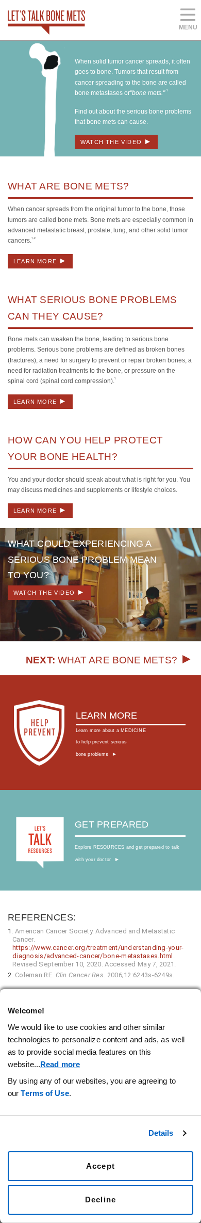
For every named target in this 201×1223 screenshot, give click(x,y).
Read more (60, 1064)
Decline (100, 1199)
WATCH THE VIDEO (116, 141)
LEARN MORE (40, 260)
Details (161, 1133)
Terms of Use (45, 1093)
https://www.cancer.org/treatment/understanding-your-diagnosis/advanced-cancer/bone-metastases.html (98, 952)
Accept (100, 1166)
